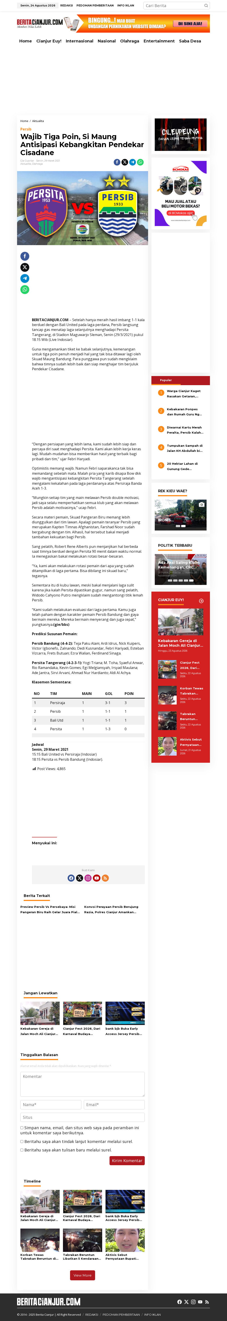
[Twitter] (79, 878)
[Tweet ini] (124, 162)
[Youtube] (96, 878)
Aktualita (25, 163)
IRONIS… (166, 520)
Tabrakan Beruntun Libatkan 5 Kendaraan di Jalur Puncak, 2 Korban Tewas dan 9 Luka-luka (80, 1257)
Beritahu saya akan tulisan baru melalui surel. (68, 1150)
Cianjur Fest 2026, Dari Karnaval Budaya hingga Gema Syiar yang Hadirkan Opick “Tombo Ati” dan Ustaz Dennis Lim (82, 1032)
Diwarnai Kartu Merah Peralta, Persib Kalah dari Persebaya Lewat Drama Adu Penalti (184, 430)
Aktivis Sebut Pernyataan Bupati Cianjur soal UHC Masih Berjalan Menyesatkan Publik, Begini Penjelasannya (124, 1257)
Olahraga (37, 163)
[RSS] (105, 878)
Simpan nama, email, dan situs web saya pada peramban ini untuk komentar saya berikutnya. (79, 1130)
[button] (206, 5)
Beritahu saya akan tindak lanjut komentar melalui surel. (78, 1141)
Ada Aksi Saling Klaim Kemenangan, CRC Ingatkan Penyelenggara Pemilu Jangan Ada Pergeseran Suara (180, 565)
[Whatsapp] (140, 162)
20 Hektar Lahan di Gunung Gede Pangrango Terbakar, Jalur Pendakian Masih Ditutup (185, 467)
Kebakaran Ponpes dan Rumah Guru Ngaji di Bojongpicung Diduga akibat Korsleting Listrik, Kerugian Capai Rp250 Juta (185, 412)
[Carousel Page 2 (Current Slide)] (183, 526)
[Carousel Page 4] (186, 580)
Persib (25, 129)
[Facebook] (71, 878)
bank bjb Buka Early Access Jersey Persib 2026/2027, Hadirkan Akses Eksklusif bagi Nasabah (122, 1032)
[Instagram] (88, 878)
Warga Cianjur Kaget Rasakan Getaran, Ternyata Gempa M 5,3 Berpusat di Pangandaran (185, 394)
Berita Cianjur (45, 1315)
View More (83, 1275)
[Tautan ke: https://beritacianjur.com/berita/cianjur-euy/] (201, 601)
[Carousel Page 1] (178, 526)
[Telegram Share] (132, 162)
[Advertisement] (113, 81)
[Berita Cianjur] (40, 23)
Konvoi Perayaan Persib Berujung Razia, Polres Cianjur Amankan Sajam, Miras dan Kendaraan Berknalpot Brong (111, 910)
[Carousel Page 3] (180, 580)
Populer (166, 380)
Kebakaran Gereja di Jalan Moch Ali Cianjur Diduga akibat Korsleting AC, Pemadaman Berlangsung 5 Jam (37, 1032)
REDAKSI (91, 1314)
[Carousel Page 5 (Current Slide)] (191, 580)
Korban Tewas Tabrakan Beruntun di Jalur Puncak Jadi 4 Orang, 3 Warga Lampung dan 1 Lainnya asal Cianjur (39, 1257)
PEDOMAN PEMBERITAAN (121, 1314)
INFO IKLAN (152, 1314)
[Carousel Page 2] (175, 580)
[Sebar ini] (117, 162)
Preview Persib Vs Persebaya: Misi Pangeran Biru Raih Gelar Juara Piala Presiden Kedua (49, 910)
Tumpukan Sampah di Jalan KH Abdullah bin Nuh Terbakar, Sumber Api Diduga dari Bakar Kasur (185, 449)
